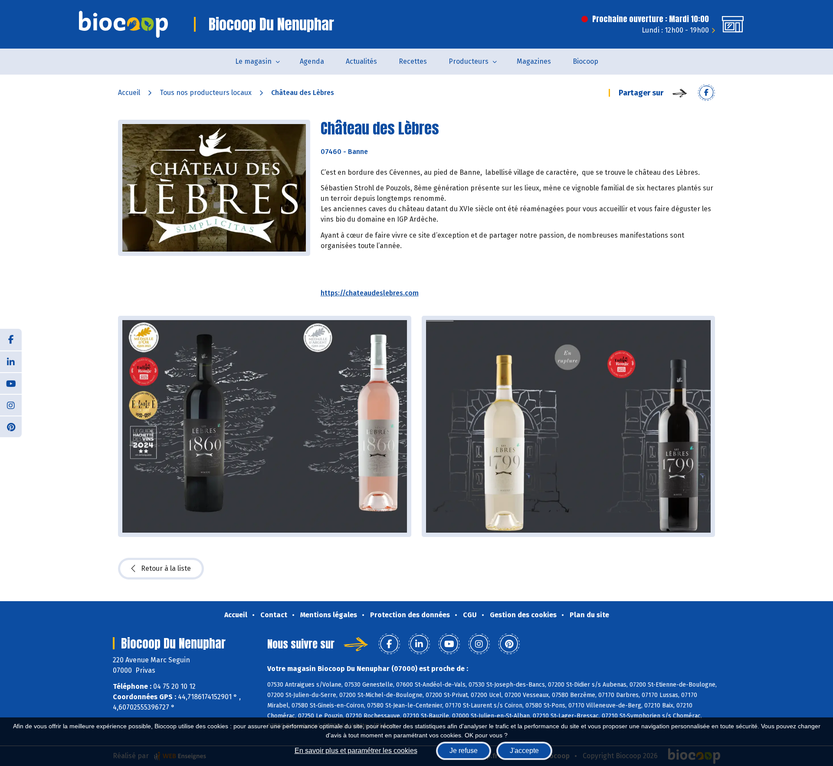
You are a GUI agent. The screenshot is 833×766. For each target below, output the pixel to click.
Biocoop (585, 61)
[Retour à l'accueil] (123, 24)
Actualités (361, 61)
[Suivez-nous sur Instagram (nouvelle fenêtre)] (11, 405)
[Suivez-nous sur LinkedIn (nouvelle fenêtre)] (11, 361)
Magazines (534, 61)
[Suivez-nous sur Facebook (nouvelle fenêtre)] (11, 339)
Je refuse (463, 750)
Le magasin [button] (253, 61)
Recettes (413, 61)
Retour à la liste (166, 568)
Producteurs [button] (469, 61)
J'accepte (524, 750)
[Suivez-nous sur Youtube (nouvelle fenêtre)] (11, 383)
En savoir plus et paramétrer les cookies (356, 750)
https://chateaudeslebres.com (370, 293)
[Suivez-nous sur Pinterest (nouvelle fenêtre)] (11, 426)
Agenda (312, 61)
